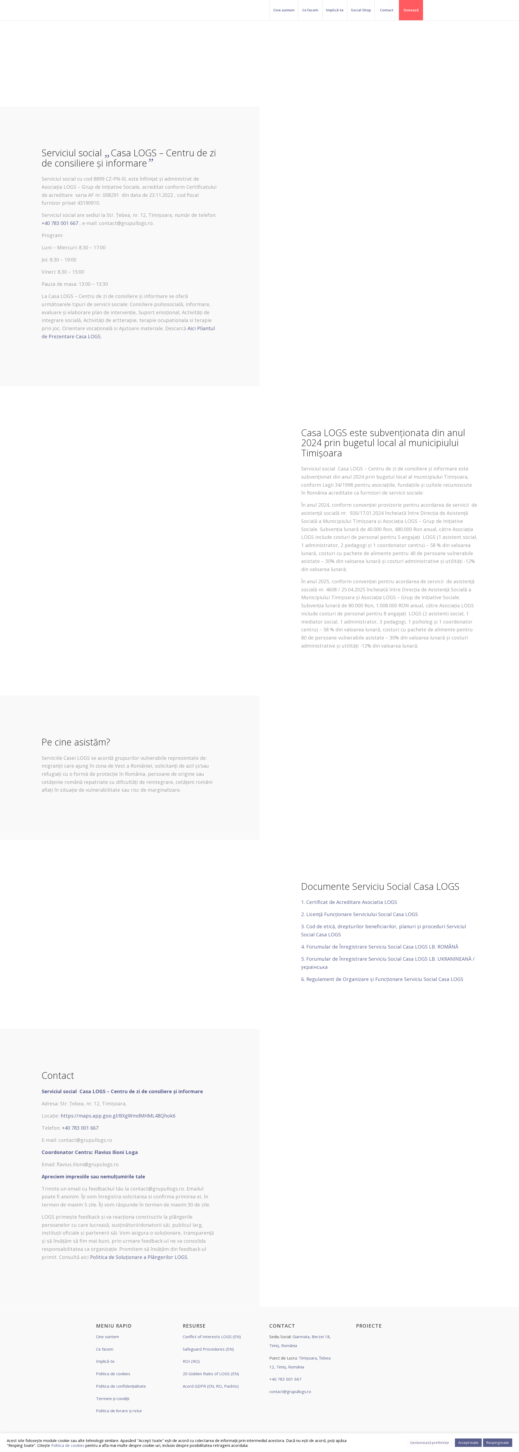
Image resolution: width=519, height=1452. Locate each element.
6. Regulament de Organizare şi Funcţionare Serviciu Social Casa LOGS (382, 979)
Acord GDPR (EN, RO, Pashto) (211, 1386)
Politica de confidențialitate (121, 1386)
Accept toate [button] (468, 1442)
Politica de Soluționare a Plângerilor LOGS (138, 1257)
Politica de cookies (113, 1373)
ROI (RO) (191, 1361)
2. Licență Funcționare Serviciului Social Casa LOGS (360, 914)
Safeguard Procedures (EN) (208, 1349)
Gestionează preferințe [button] (429, 1442)
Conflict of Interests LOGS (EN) (212, 1336)
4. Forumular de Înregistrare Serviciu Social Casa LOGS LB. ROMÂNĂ (379, 946)
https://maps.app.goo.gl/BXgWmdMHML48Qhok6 (118, 1115)
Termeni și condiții (112, 1398)
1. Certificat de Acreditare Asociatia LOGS (349, 902)
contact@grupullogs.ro (290, 1391)
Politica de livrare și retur (119, 1410)
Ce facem (104, 1349)
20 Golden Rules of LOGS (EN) (211, 1373)
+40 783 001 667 (60, 223)
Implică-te (105, 1361)
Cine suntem (107, 1336)
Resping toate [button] (497, 1442)
